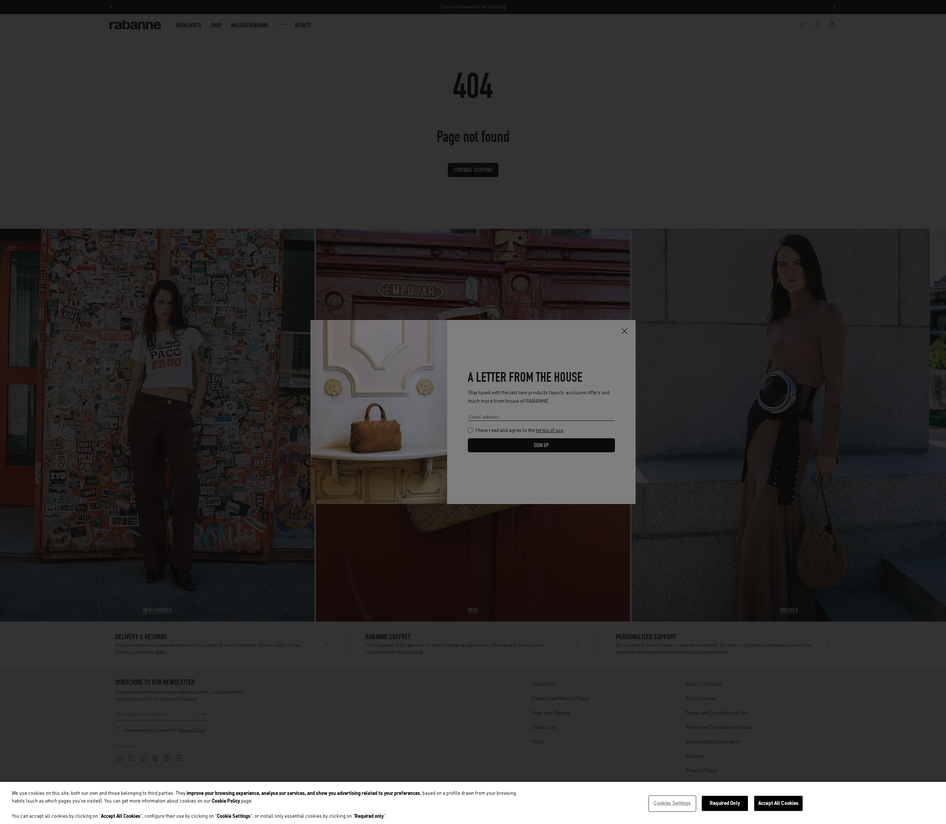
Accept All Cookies (778, 803)
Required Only (725, 803)
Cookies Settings (672, 803)
